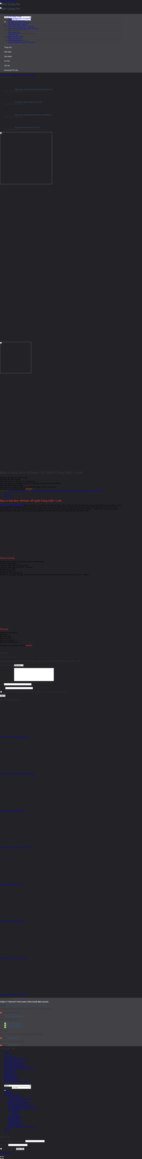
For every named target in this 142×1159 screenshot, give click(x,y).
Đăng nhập (20, 1149)
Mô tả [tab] (6, 494)
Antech (15, 1114)
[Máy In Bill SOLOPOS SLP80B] (15, 881)
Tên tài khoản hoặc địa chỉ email (12, 1141)
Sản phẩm (8, 56)
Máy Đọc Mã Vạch (15, 38)
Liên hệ (7, 66)
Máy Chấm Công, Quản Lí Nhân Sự (21, 26)
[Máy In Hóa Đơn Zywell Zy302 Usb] (15, 807)
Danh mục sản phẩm (11, 1095)
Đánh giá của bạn (7, 665)
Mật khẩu (4, 1145)
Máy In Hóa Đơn (14, 30)
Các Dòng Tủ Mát (14, 17)
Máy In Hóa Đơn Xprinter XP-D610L (13, 958)
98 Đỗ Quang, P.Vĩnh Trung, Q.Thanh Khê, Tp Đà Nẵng (26, 1005)
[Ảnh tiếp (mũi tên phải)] (3, 1158)
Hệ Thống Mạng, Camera (17, 25)
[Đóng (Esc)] (1, 1156)
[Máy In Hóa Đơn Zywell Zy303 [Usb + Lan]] (15, 844)
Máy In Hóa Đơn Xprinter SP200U (12, 921)
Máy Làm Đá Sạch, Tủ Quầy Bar (20, 19)
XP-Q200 (99, 491)
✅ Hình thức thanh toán (13, 1027)
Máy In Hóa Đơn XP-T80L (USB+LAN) (14, 737)
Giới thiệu (7, 52)
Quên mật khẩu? (6, 1152)
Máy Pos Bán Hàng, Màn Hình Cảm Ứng (23, 28)
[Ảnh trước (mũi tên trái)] (1, 1158)
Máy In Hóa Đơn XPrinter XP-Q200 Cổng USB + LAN (75, 491)
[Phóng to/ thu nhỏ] (3, 1156)
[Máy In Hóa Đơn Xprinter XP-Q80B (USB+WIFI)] (15, 770)
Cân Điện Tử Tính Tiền (16, 21)
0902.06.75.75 (13, 1038)
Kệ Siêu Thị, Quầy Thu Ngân (19, 23)
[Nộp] (5, 1090)
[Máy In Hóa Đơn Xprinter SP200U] (15, 918)
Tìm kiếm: (7, 19)
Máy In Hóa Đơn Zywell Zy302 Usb (13, 811)
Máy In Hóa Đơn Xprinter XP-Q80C (13, 995)
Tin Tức (7, 61)
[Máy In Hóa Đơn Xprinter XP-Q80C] (15, 991)
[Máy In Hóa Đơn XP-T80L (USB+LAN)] (15, 733)
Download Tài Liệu (11, 70)
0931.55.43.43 (13, 1045)
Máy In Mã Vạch (14, 32)
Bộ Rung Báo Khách (15, 36)
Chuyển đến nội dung (8, 1)
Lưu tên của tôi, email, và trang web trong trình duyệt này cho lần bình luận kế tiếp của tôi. (35, 692)
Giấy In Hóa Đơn (14, 1116)
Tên (2, 684)
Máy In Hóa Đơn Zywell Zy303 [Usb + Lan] (15, 848)
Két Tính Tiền (13, 34)
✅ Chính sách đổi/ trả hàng (14, 1025)
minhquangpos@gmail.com (15, 1016)
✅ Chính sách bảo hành (13, 1023)
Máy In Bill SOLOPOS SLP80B (11, 884)
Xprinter (34, 75)
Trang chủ (8, 47)
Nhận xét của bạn (7, 680)
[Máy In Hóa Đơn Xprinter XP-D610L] (15, 955)
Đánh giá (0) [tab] (8, 496)
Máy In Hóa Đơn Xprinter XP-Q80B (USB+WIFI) (17, 774)
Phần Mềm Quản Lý (15, 40)
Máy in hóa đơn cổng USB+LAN (43, 491)
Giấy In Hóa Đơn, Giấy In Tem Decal (21, 42)
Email (2, 688)
